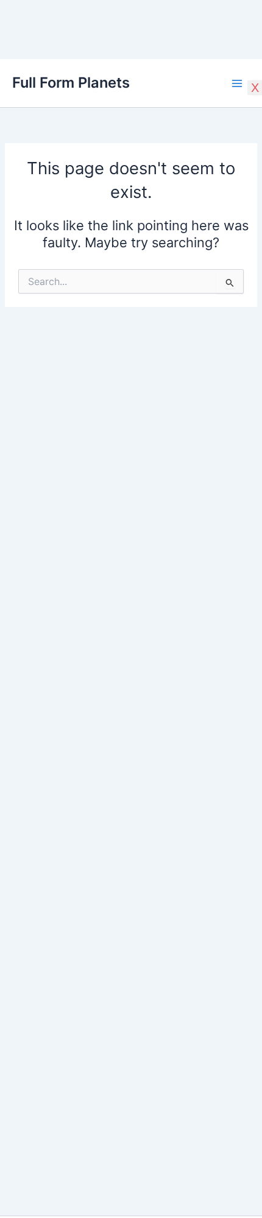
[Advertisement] (131, 85)
